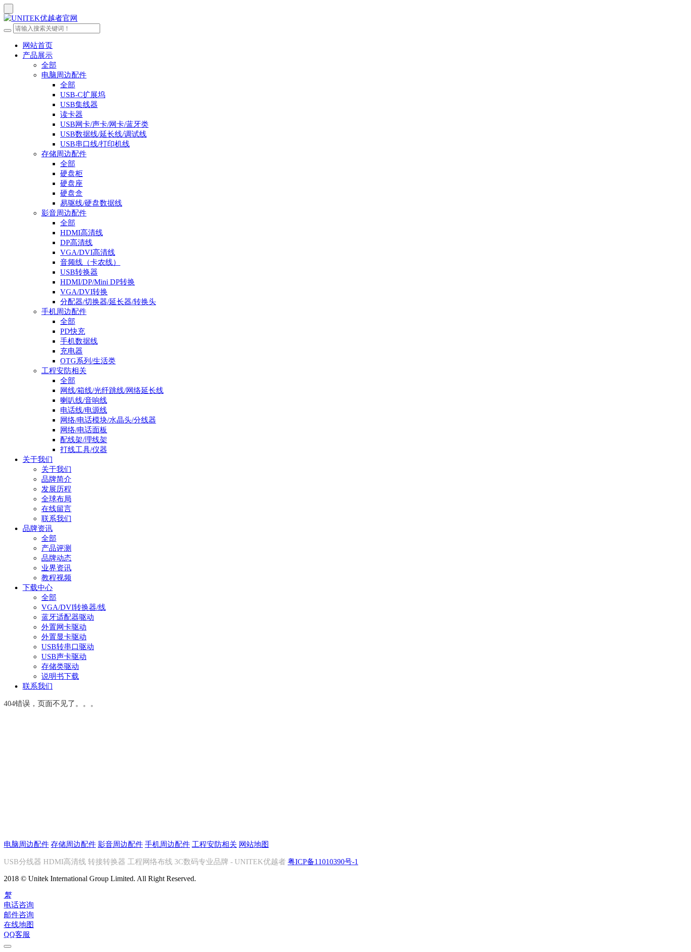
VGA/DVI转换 (84, 292)
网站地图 (254, 844)
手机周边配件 (63, 311)
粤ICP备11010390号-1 (323, 862)
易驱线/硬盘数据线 (91, 203)
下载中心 (38, 587)
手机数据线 (79, 341)
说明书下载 (60, 676)
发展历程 (56, 489)
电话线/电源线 (83, 410)
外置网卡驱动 (63, 627)
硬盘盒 (71, 193)
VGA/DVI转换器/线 (73, 607)
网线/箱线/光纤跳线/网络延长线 (112, 390)
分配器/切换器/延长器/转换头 (108, 302)
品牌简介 (56, 479)
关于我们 (38, 459)
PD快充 (72, 331)
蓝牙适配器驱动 (67, 617)
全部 (48, 65)
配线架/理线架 (83, 440)
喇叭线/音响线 (83, 400)
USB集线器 (79, 104)
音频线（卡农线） (90, 262)
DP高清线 (76, 242)
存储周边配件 (63, 154)
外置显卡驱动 (63, 637)
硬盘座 (71, 183)
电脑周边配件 (63, 75)
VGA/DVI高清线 (87, 252)
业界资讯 (56, 568)
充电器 (71, 351)
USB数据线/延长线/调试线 (103, 134)
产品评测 (56, 548)
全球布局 (56, 499)
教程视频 (56, 578)
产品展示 (38, 55)
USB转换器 (79, 272)
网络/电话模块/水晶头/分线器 (108, 420)
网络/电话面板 (83, 430)
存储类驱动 (60, 666)
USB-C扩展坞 (82, 95)
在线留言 (56, 509)
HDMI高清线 (81, 233)
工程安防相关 (63, 371)
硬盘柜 (71, 173)
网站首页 (38, 45)
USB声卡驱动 (63, 656)
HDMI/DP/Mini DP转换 (97, 282)
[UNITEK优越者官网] (345, 18)
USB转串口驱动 (67, 647)
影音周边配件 (63, 213)
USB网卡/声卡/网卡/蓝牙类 (104, 124)
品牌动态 (56, 558)
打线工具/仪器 (83, 449)
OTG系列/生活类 (88, 361)
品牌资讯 (38, 528)
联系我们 (56, 518)
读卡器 (71, 114)
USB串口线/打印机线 (95, 144)
